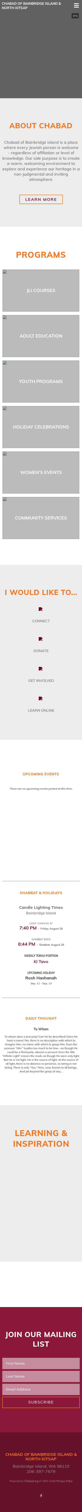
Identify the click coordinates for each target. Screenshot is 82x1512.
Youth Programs (41, 381)
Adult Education (41, 336)
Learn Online (41, 710)
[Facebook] (41, 1495)
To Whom (41, 1029)
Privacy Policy (64, 1481)
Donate (41, 650)
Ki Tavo (41, 961)
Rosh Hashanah (41, 977)
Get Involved (41, 680)
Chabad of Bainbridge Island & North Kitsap (31, 5)
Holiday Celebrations (41, 427)
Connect (41, 621)
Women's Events (41, 472)
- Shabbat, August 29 (41, 944)
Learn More (41, 199)
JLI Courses (41, 290)
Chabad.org (31, 1481)
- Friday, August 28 (41, 928)
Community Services (41, 518)
